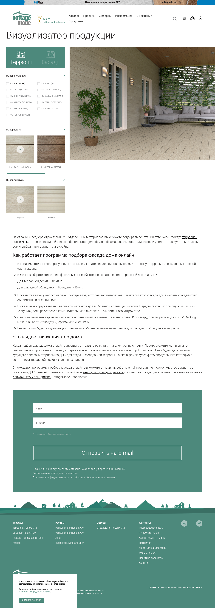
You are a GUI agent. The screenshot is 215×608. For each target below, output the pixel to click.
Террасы (18, 522)
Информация (124, 15)
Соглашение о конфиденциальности (55, 473)
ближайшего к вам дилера (32, 377)
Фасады (60, 522)
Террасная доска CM (25, 527)
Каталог (73, 15)
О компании (144, 15)
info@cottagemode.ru (151, 527)
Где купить (75, 21)
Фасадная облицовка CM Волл (69, 535)
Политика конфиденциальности (52, 477)
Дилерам (105, 15)
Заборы (101, 522)
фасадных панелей (74, 275)
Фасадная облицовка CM (69, 527)
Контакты (145, 522)
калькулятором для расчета (103, 372)
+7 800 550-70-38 (149, 532)
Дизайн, (152, 587)
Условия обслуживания (89, 477)
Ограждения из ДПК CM (111, 527)
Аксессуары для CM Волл (69, 542)
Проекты (89, 15)
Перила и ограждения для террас (28, 540)
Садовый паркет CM (24, 532)
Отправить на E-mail (107, 453)
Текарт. (199, 587)
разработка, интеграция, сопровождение (175, 587)
